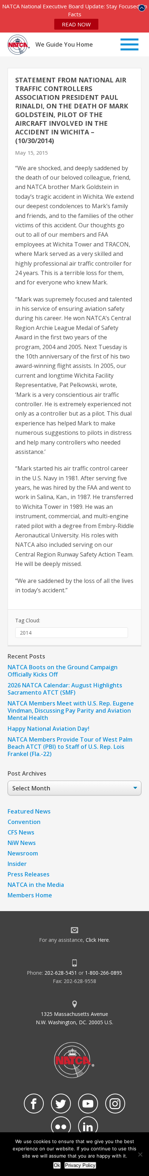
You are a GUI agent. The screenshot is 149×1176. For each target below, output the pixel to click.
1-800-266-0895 (103, 972)
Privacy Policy (80, 1165)
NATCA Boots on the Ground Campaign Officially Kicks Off (63, 670)
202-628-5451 (60, 972)
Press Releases (29, 874)
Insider (17, 864)
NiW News (22, 843)
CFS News (21, 832)
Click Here (97, 939)
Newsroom (23, 853)
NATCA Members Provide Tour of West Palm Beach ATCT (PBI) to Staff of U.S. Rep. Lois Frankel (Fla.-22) (70, 746)
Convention (24, 822)
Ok (57, 1165)
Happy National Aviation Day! (48, 729)
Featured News (29, 811)
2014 (25, 632)
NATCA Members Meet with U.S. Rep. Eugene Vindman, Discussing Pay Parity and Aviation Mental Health (71, 710)
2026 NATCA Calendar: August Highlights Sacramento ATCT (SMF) (65, 688)
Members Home (30, 895)
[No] (140, 1154)
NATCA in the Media (36, 885)
